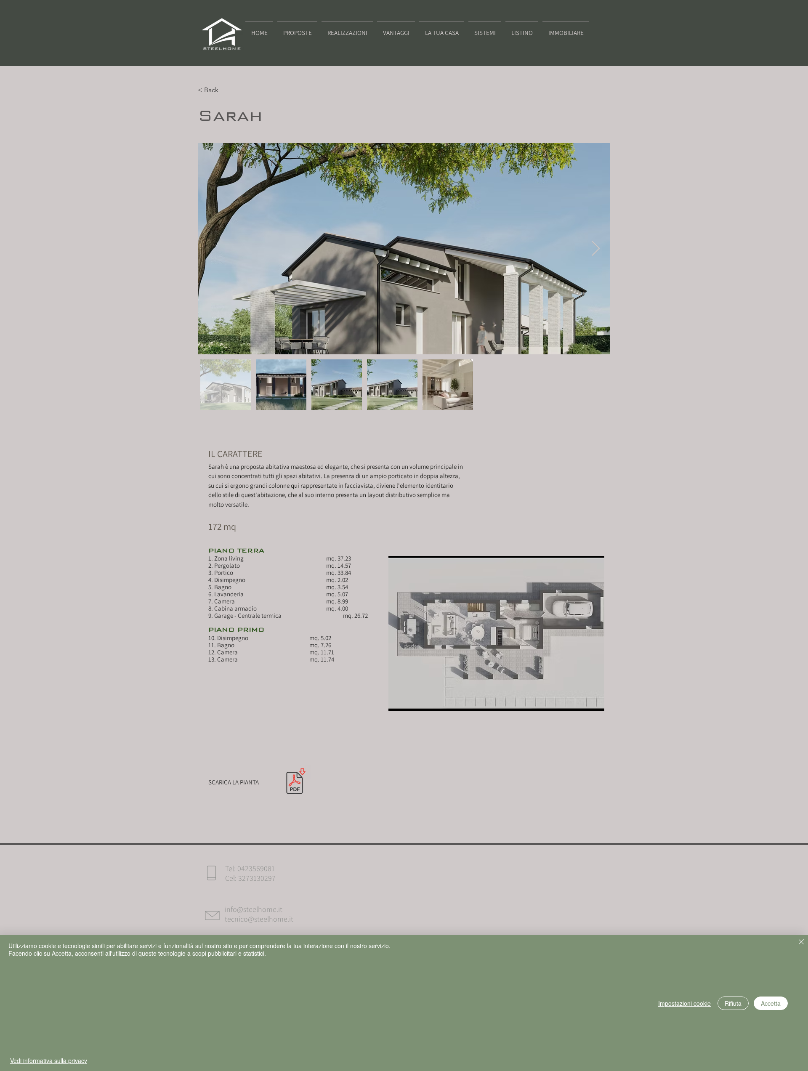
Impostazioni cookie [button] (684, 1003)
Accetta (771, 1003)
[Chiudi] (801, 943)
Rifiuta (733, 1003)
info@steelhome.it (253, 909)
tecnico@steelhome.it (259, 919)
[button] (565, 29)
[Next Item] (596, 249)
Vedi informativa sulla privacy (48, 1060)
